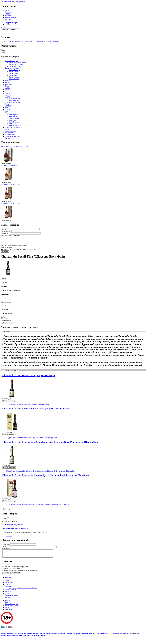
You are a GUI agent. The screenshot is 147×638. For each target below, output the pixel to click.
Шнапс (7, 111)
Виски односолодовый (16, 64)
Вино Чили (12, 120)
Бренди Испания (14, 100)
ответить (9, 536)
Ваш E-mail (5, 233)
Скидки (7, 24)
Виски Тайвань (14, 71)
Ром (6, 91)
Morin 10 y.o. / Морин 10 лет (10, 203)
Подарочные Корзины (12, 136)
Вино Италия (13, 116)
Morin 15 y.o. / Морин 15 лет (10, 184)
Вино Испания (14, 118)
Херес (7, 129)
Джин (7, 89)
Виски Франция (14, 77)
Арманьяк (8, 80)
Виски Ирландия (14, 70)
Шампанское (9, 133)
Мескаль (8, 95)
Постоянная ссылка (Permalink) (13, 525)
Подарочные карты (11, 23)
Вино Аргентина (14, 122)
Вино (6, 113)
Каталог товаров (10, 17)
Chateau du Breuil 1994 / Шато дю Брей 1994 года (28, 375)
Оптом (7, 21)
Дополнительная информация (11, 235)
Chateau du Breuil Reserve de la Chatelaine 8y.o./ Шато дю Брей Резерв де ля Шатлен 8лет (50, 442)
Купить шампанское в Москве (28, 634)
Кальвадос (24, 41)
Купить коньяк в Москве (48, 634)
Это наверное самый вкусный (15, 529)
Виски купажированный (17, 62)
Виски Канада (13, 73)
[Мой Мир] (9, 627)
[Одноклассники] (6, 627)
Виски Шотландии (11, 61)
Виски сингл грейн (15, 66)
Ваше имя (5, 229)
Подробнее (27, 404)
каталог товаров (13, 41)
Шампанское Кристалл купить (111, 634)
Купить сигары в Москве (9, 635)
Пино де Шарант (10, 131)
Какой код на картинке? (9, 247)
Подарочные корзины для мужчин (69, 634)
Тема (4, 546)
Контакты (8, 19)
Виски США (13, 75)
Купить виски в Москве (9, 634)
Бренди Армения (14, 98)
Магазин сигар (24, 635)
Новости (8, 15)
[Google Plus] (11, 627)
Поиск (3, 50)
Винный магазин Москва (131, 634)
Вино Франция (14, 115)
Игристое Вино (10, 134)
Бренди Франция (14, 102)
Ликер (7, 104)
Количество (5, 320)
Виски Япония (14, 79)
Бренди (7, 97)
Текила (7, 93)
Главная (7, 10)
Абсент (7, 107)
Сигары (7, 138)
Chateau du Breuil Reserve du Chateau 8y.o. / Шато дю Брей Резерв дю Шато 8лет (45, 475)
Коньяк (7, 82)
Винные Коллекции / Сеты (18, 125)
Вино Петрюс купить (37, 635)
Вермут (7, 109)
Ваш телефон (6, 231)
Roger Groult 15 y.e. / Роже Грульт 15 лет (14, 146)
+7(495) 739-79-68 (7, 33)
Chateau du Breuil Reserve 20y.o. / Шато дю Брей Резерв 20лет (35, 408)
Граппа (7, 88)
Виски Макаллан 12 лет (90, 634)
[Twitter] (4, 627)
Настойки (8, 106)
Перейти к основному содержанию (13, 1)
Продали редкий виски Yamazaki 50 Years (23, 588)
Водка (7, 86)
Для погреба (9, 12)
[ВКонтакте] (2, 627)
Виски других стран (12, 68)
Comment (6, 548)
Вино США (13, 124)
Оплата (7, 14)
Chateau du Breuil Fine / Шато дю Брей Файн (44, 41)
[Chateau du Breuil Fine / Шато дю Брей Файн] (8, 275)
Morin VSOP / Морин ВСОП (10, 165)
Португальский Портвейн (13, 127)
